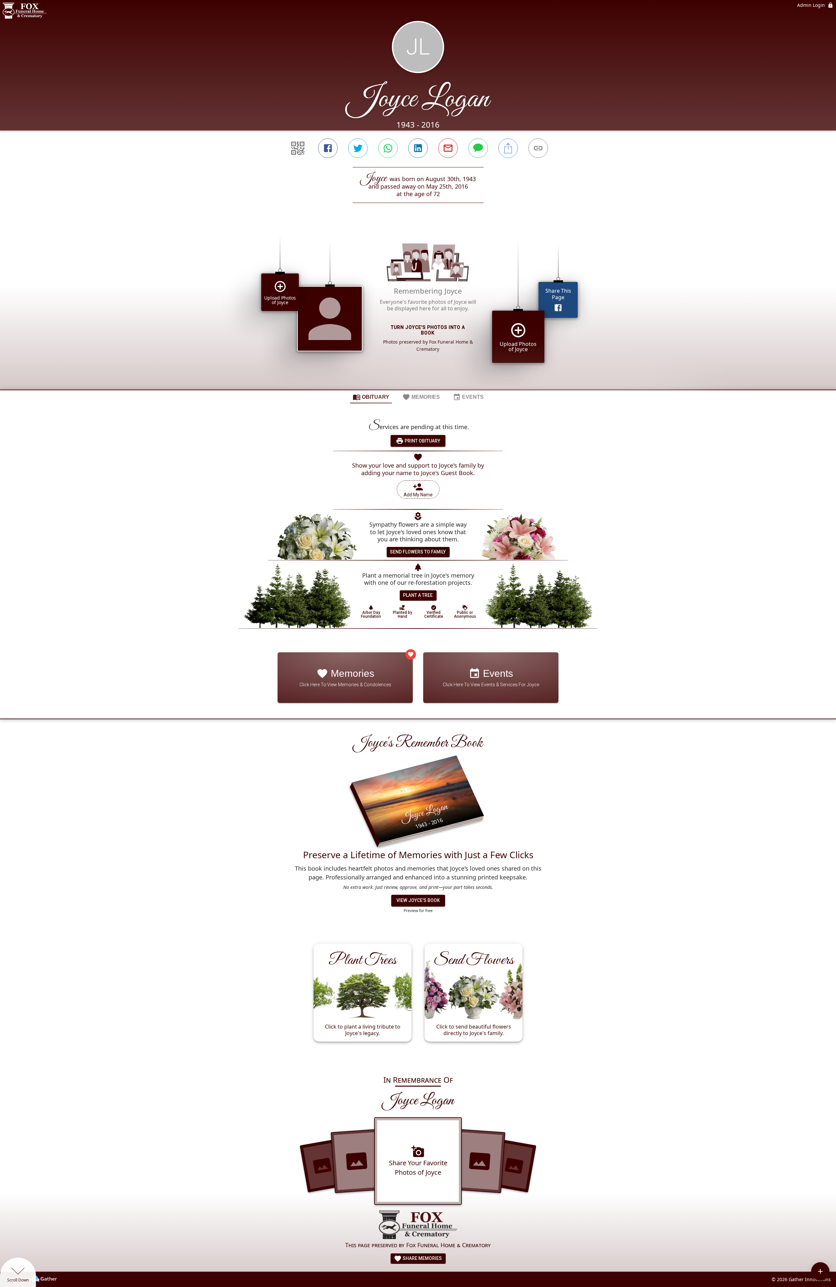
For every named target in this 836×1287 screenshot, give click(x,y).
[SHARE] (508, 148)
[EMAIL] (448, 148)
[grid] (418, 307)
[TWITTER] (358, 148)
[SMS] (478, 148)
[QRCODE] (298, 148)
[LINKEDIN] (418, 148)
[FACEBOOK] (328, 148)
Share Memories (422, 1258)
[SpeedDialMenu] (820, 1271)
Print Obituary (422, 440)
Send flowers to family (418, 551)
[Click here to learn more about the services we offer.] (418, 1225)
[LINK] (538, 148)
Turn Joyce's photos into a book (428, 330)
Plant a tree (418, 595)
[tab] (371, 396)
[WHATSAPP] (388, 148)
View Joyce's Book (418, 900)
